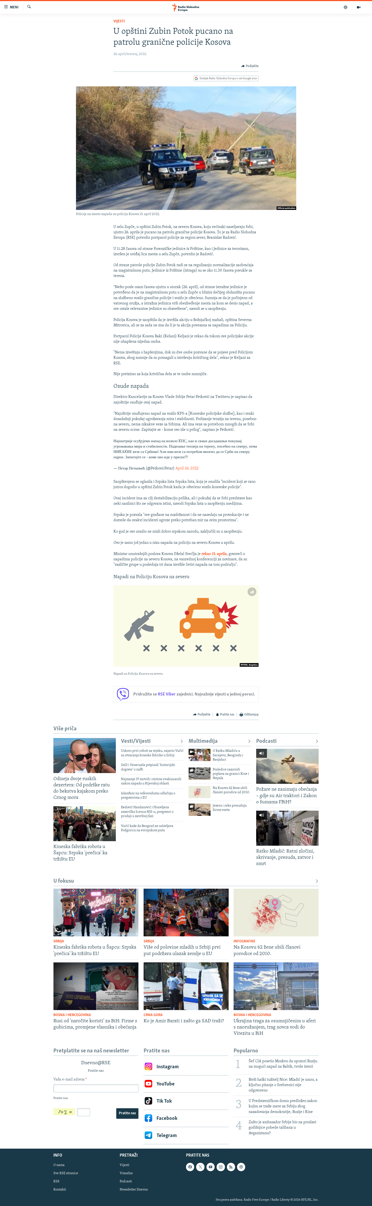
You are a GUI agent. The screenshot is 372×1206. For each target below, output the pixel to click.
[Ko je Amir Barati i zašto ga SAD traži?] (186, 986)
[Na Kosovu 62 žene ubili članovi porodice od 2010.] (200, 792)
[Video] (358, 7)
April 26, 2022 (186, 469)
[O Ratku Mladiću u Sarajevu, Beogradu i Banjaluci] (200, 755)
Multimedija (203, 741)
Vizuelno (126, 1173)
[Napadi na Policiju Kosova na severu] (186, 626)
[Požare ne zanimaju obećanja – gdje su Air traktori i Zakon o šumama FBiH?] (287, 766)
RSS (56, 1181)
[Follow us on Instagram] (221, 1167)
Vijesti (119, 21)
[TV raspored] (241, 1167)
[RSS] (231, 1167)
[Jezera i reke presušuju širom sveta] (200, 810)
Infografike (244, 941)
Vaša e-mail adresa (70, 1080)
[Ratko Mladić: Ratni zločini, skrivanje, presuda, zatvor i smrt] (287, 828)
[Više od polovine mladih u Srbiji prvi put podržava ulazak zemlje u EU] (186, 912)
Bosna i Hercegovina (72, 1015)
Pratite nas (127, 1113)
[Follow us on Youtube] (210, 1167)
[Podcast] (345, 7)
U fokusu (63, 881)
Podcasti (266, 741)
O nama (59, 1165)
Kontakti (59, 1190)
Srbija (58, 941)
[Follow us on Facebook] (190, 1167)
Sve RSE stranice (65, 1173)
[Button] (250, 66)
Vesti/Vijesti (136, 741)
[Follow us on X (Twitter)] (200, 1167)
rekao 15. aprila (214, 554)
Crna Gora (153, 1015)
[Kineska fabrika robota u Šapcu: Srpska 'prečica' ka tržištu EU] (84, 823)
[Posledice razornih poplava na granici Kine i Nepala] (200, 773)
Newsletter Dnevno (134, 1190)
